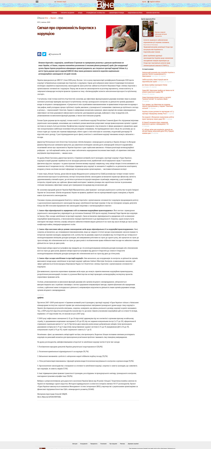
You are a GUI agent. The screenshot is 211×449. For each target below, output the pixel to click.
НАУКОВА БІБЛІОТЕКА (152, 13)
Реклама (122, 444)
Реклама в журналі (160, 32)
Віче (46, 18)
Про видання (113, 444)
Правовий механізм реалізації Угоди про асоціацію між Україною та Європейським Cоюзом (158, 42)
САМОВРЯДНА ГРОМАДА (116, 13)
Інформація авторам (161, 34)
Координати (83, 444)
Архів (144, 2)
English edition (154, 2)
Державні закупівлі (133, 444)
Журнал (53, 18)
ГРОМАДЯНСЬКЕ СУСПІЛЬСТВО (95, 13)
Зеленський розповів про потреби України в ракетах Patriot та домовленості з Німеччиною (158, 74)
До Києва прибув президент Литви (154, 85)
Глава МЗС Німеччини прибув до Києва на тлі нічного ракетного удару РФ (158, 91)
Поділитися (54, 54)
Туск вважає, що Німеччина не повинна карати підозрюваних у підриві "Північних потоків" (157, 106)
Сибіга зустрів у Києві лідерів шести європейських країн (155, 81)
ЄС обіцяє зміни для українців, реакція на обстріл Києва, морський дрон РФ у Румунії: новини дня (158, 131)
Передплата (158, 36)
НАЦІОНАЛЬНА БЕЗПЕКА (135, 13)
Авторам (74, 444)
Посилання (103, 444)
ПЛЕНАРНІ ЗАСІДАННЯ (67, 13)
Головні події (61, 2)
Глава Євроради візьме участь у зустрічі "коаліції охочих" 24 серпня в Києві (156, 98)
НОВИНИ (54, 13)
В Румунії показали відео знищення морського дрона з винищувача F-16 (155, 123)
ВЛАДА (80, 13)
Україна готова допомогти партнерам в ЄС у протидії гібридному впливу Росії (158, 113)
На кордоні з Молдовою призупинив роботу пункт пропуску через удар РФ (158, 118)
